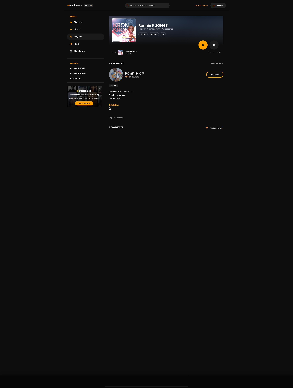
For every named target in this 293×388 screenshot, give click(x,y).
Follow (214, 74)
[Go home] (74, 5)
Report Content (116, 117)
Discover (78, 22)
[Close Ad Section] (99, 89)
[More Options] (214, 52)
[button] (165, 52)
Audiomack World (77, 68)
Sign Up (198, 5)
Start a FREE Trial (84, 103)
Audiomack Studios (78, 73)
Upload (220, 5)
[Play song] (203, 45)
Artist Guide (75, 78)
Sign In (205, 5)
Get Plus (88, 5)
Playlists (78, 36)
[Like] (210, 52)
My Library (79, 51)
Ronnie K (128, 53)
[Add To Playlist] (115, 52)
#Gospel (113, 86)
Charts (77, 29)
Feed (76, 43)
